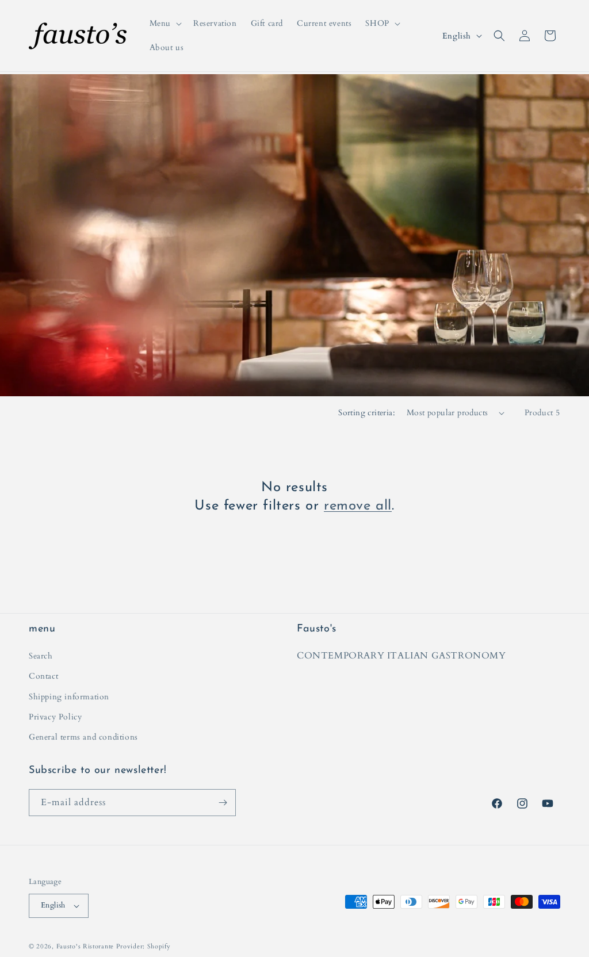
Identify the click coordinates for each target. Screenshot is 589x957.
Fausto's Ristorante (85, 946)
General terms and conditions (83, 737)
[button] (164, 24)
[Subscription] (222, 802)
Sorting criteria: (366, 412)
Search (41, 655)
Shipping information (69, 696)
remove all (358, 506)
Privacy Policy (55, 716)
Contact (43, 676)
